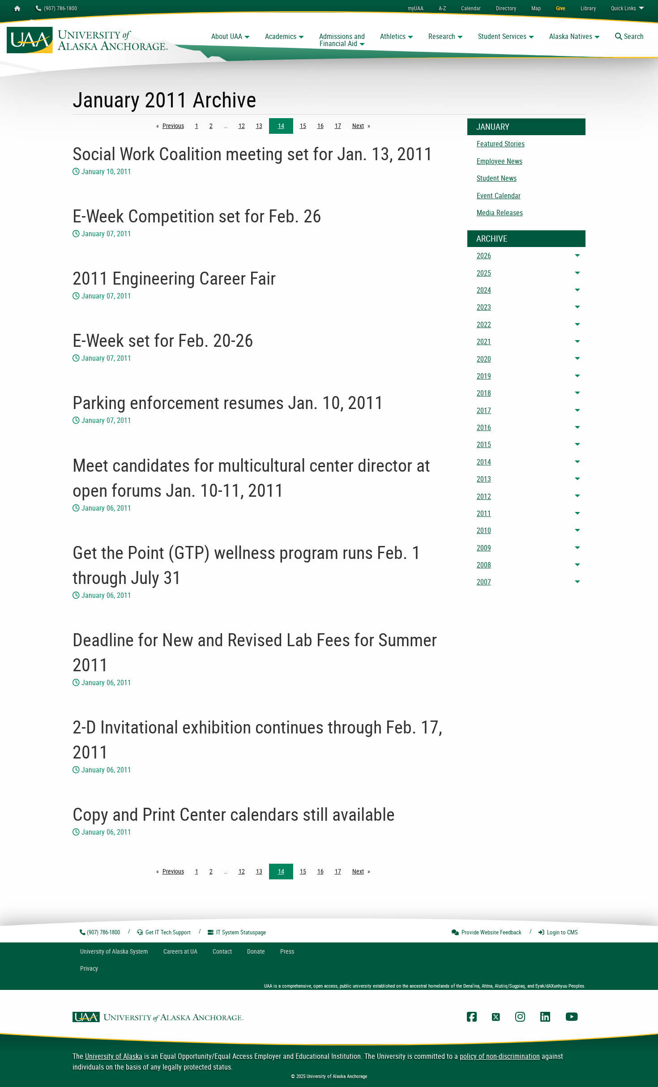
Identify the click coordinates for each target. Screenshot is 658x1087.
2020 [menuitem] (484, 359)
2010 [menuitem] (484, 530)
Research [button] (441, 36)
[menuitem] (470, 8)
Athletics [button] (393, 36)
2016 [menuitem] (484, 427)
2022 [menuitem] (484, 324)
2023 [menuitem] (484, 307)
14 (281, 125)
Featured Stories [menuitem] (501, 144)
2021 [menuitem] (484, 341)
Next (363, 125)
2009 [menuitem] (484, 548)
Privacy (89, 968)
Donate (256, 951)
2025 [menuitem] (484, 273)
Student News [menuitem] (497, 178)
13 (259, 125)
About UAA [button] (226, 36)
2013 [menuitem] (484, 479)
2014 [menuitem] (484, 462)
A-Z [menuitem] (442, 8)
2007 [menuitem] (484, 582)
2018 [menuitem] (484, 393)
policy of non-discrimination (500, 1056)
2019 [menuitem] (484, 376)
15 (303, 125)
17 (338, 125)
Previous (175, 125)
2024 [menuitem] (484, 290)
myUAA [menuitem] (415, 8)
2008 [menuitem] (484, 565)
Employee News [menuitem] (499, 161)
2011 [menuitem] (484, 513)
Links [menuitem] (623, 8)
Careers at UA (180, 951)
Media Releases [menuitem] (500, 212)
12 (242, 125)
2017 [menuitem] (484, 410)
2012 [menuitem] (484, 496)
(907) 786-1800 (59, 8)
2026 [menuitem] (484, 255)
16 (320, 125)
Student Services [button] (502, 36)
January (492, 126)
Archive (491, 238)
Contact (222, 951)
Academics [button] (280, 36)
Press (287, 951)
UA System (114, 951)
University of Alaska (113, 1056)
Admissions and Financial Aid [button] (342, 39)
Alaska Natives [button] (570, 36)
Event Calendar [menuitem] (499, 195)
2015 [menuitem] (484, 444)
